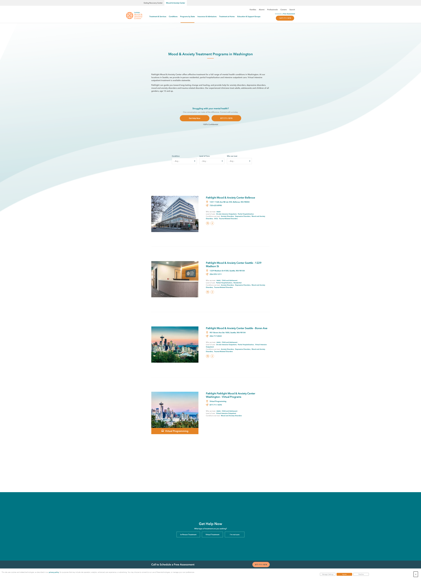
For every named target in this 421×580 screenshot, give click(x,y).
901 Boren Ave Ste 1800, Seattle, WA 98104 (228, 332)
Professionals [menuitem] (272, 9)
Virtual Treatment (212, 534)
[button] (416, 574)
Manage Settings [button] (328, 574)
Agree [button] (344, 574)
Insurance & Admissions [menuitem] (207, 16)
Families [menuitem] (253, 9)
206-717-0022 (216, 336)
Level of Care (204, 156)
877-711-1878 (226, 118)
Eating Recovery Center (153, 3)
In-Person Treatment (188, 534)
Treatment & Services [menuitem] (157, 16)
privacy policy (54, 572)
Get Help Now (194, 118)
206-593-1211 (216, 274)
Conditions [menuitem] (173, 16)
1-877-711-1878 (285, 18)
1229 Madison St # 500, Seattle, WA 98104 (227, 271)
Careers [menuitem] (283, 9)
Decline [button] (361, 574)
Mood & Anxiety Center (175, 3)
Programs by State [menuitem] (187, 16)
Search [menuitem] (292, 9)
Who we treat (232, 156)
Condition (176, 156)
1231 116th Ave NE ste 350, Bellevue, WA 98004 (230, 202)
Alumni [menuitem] (261, 9)
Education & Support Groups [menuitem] (248, 16)
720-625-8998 (216, 205)
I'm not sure (234, 534)
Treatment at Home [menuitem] (227, 16)
